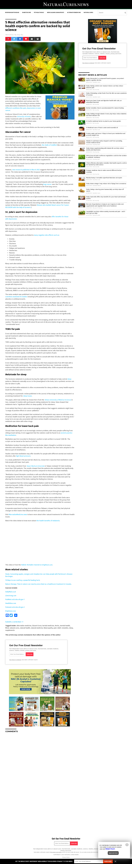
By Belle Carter (96, 82)
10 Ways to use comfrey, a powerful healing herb (22, 580)
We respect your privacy (56, 852)
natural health (25, 628)
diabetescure (26, 12)
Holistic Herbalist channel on (36, 565)
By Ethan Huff (96, 144)
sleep (69, 379)
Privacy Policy (66, 857)
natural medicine (37, 628)
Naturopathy (48, 628)
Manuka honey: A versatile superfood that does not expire (104, 178)
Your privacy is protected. (15, 659)
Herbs (57, 626)
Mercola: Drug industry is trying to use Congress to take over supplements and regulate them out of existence (105, 205)
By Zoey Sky (96, 89)
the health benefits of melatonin (48, 521)
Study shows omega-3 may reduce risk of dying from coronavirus (106, 183)
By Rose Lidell (96, 215)
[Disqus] (40, 758)
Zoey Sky (20, 35)
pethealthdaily (39, 12)
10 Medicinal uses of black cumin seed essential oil (102, 127)
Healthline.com (10, 603)
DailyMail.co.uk (10, 592)
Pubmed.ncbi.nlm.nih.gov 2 (15, 607)
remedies (65, 628)
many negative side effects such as (46, 235)
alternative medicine (24, 626)
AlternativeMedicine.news (18, 514)
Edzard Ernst (37, 626)
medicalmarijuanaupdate (55, 12)
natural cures (14, 628)
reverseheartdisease (12, 12)
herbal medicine (48, 626)
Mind (7, 628)
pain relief (57, 628)
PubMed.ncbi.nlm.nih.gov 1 (14, 599)
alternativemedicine (74, 12)
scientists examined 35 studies (16, 297)
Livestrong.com (10, 596)
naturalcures (88, 12)
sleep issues (27, 396)
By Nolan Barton (97, 185)
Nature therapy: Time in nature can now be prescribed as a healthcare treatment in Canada (38, 584)
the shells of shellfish (49, 145)
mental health (65, 626)
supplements (10, 630)
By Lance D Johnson (98, 208)
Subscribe (108, 861)
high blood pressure (23, 456)
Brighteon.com (10, 611)
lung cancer (47, 184)
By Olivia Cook (96, 129)
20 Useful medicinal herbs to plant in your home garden (103, 121)
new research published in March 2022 (26, 170)
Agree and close (113, 853)
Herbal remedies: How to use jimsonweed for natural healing (105, 108)
